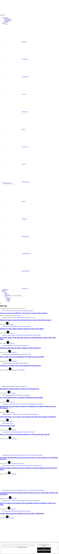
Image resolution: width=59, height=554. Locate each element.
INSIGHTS (4, 290)
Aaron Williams (22, 369)
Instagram (8, 298)
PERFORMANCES (8, 19)
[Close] (57, 548)
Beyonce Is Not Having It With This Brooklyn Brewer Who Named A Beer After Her (25, 434)
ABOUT (4, 291)
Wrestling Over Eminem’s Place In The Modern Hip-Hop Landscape (20, 365)
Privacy (6, 292)
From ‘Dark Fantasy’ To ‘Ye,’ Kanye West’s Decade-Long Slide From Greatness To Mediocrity (28, 416)
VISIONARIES (5, 17)
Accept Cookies (43, 551)
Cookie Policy (7, 294)
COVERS (6, 22)
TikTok (8, 299)
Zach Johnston (14, 438)
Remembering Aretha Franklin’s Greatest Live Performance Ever (19, 388)
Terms (6, 293)
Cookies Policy (19, 547)
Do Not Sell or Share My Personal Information (44, 545)
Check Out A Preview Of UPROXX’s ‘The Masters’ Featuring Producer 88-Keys (24, 313)
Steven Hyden (11, 333)
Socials (6, 296)
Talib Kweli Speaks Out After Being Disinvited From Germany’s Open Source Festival (25, 320)
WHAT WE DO (5, 289)
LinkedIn (8, 300)
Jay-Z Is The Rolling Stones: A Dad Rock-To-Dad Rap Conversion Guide (21, 397)
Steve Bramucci (18, 315)
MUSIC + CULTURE (6, 182)
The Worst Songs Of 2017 (7, 425)
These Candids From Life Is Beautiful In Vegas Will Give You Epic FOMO (22, 356)
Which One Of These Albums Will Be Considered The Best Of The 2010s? (22, 328)
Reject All (44, 548)
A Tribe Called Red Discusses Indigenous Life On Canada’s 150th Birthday (22, 513)
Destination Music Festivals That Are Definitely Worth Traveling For (20, 348)
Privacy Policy (24, 547)
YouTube (8, 297)
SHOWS (4, 23)
